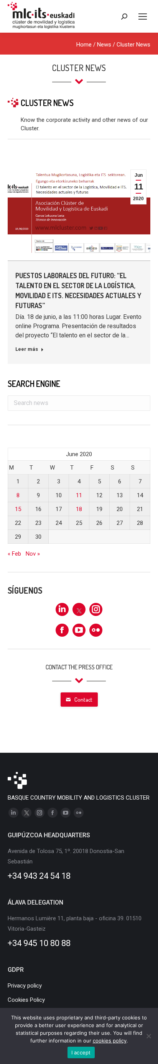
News (104, 44)
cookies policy (110, 1040)
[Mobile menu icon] (142, 16)
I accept (81, 1052)
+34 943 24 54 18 (39, 876)
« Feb (14, 553)
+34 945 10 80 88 (39, 943)
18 (79, 509)
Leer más (26, 349)
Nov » (33, 553)
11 (79, 495)
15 (18, 509)
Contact (83, 699)
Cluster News (133, 44)
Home (84, 44)
